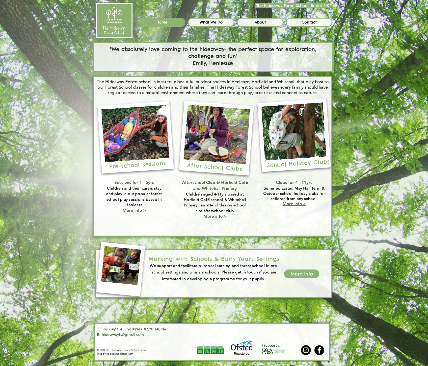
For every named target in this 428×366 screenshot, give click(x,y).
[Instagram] (306, 350)
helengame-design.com (120, 353)
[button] (211, 22)
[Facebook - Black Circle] (319, 350)
